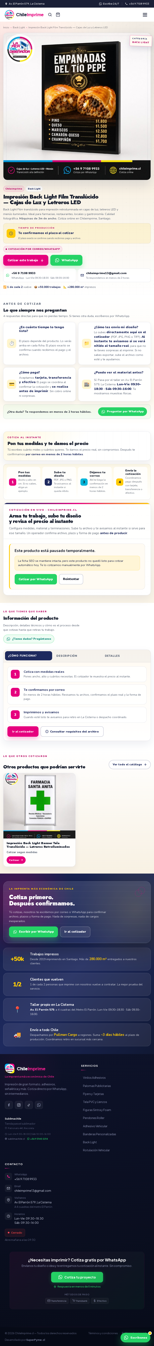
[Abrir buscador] (50, 14)
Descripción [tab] (66, 656)
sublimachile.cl (16, 1138)
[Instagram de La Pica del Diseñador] (19, 1105)
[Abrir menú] (145, 14)
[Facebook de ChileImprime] (9, 1105)
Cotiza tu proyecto (80, 1277)
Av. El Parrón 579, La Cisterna (27, 3)
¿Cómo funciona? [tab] (22, 656)
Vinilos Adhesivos (94, 1077)
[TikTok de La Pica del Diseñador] (29, 1105)
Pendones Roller (93, 1118)
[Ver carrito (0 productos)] (58, 14)
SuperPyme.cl (35, 1339)
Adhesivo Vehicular (95, 1126)
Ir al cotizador (23, 732)
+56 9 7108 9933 (139, 3)
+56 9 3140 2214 (39, 1138)
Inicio (6, 27)
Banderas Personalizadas (99, 1134)
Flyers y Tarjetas (93, 1094)
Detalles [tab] (112, 656)
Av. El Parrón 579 (42, 1010)
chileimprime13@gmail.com (32, 1190)
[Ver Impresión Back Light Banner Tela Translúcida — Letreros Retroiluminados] (39, 805)
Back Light (19, 27)
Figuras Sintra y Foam (97, 1110)
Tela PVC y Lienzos (95, 1102)
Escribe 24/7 (111, 3)
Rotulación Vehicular (96, 1150)
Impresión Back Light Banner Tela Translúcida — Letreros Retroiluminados (38, 845)
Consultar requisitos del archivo (74, 732)
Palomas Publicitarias (97, 1086)
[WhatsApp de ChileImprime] (39, 1105)
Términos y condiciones (103, 1333)
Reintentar (71, 579)
